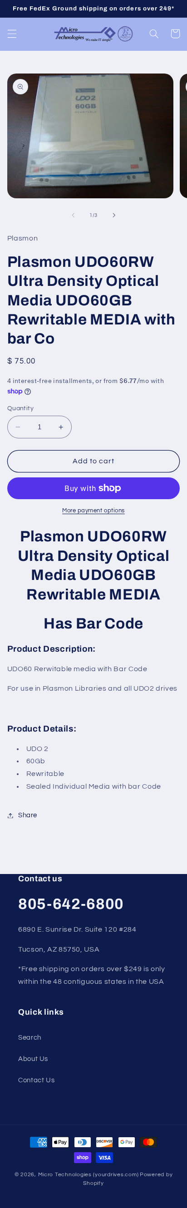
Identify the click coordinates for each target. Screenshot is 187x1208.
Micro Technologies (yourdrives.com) (88, 1174)
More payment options (93, 511)
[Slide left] (73, 215)
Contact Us (36, 1080)
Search (29, 1037)
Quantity (20, 408)
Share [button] (27, 815)
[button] (11, 33)
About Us (33, 1059)
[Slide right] (114, 215)
